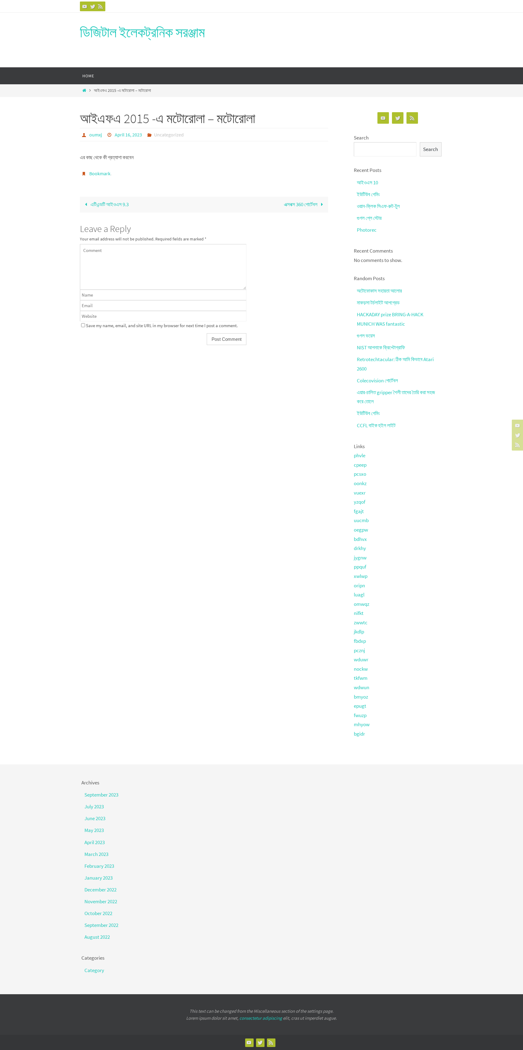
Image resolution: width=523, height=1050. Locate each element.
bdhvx (360, 539)
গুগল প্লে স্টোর (369, 218)
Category (94, 970)
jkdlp (359, 631)
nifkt (358, 613)
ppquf (360, 566)
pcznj (359, 650)
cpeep (360, 464)
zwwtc (360, 622)
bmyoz (361, 696)
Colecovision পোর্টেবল (377, 380)
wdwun (361, 687)
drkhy (360, 548)
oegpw (361, 529)
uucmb (361, 520)
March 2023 (96, 854)
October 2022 (98, 913)
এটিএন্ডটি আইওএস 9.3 (109, 204)
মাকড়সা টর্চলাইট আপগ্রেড (378, 302)
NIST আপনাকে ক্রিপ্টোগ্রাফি (381, 347)
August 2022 (97, 937)
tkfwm (360, 678)
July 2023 (94, 806)
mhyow (362, 724)
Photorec (367, 229)
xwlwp (360, 576)
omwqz (361, 604)
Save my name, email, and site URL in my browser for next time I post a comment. (162, 325)
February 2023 (99, 866)
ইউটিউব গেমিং (368, 194)
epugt (360, 706)
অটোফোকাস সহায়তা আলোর (379, 290)
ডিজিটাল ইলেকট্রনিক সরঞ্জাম (142, 32)
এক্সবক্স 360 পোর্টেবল (301, 204)
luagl (359, 594)
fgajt (359, 511)
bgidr (359, 733)
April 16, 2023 (128, 135)
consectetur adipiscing (260, 1018)
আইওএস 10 (367, 182)
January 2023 (98, 877)
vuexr (360, 492)
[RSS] (100, 6)
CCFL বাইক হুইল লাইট (376, 425)
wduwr (361, 659)
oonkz (360, 483)
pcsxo (360, 474)
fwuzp (360, 715)
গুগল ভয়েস (366, 335)
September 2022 (101, 925)
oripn (359, 585)
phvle (359, 455)
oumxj (95, 135)
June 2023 (94, 818)
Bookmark (99, 173)
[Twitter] (92, 6)
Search (361, 137)
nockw (361, 669)
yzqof (359, 501)
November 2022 (100, 901)
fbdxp (360, 641)
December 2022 (100, 889)
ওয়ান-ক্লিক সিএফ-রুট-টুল (378, 206)
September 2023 (101, 794)
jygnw (360, 557)
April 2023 (94, 842)
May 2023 (94, 830)
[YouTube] (85, 6)
